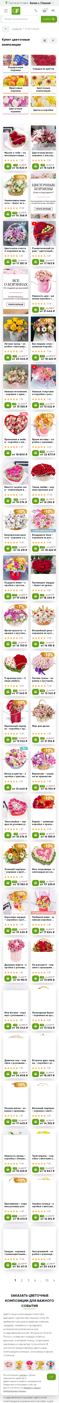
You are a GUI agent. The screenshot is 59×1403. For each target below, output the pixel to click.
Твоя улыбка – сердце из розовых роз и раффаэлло (15, 823)
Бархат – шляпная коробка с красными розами (43, 823)
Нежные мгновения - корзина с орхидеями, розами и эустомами (15, 393)
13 (48, 686)
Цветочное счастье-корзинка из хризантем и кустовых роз (15, 250)
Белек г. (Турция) (40, 3)
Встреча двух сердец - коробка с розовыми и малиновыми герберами (43, 1062)
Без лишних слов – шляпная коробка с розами (43, 346)
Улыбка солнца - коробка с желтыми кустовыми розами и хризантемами (43, 1205)
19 (20, 543)
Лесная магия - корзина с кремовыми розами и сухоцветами (15, 1110)
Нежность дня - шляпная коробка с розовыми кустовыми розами (43, 298)
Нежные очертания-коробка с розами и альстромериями (43, 393)
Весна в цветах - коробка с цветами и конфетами (15, 775)
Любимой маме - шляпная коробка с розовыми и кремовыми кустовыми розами (43, 919)
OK (51, 1377)
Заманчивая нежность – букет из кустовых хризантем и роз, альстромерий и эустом (15, 202)
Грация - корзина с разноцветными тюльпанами (14, 1253)
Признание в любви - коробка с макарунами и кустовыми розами (15, 441)
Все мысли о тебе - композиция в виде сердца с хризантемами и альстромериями (15, 1301)
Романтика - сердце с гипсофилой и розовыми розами (15, 1349)
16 (48, 447)
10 (20, 1259)
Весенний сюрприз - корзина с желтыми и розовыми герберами (43, 1110)
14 (20, 1211)
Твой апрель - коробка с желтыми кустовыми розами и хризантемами (43, 1158)
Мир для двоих (41, 726)
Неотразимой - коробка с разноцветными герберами (42, 1253)
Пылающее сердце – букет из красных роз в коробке (43, 584)
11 (20, 160)
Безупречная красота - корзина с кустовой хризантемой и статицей (15, 537)
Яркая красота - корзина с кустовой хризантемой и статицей (15, 632)
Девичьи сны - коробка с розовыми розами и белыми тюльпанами (15, 1062)
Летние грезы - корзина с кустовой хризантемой (43, 680)
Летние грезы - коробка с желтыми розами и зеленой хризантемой (15, 346)
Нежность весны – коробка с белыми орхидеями (15, 1158)
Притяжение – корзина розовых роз (15, 1205)
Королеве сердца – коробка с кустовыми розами (15, 919)
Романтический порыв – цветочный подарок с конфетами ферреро (43, 250)
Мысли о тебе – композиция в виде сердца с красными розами (15, 154)
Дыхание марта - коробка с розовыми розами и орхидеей (15, 967)
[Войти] (53, 11)
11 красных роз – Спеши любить (15, 679)
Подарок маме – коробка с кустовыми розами (15, 584)
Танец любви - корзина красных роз (43, 488)
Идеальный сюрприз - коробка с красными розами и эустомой (15, 728)
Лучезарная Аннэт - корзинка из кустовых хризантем (43, 1014)
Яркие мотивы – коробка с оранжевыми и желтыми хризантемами (43, 441)
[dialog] (36, 11)
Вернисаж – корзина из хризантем (42, 775)
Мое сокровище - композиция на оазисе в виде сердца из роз (43, 871)
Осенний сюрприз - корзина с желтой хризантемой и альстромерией (15, 871)
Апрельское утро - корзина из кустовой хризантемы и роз (15, 1397)
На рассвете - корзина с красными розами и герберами (43, 967)
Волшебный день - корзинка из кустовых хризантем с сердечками (43, 632)
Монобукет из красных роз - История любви (43, 1397)
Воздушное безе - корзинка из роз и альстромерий (42, 537)
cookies (22, 1375)
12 (48, 351)
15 (48, 304)
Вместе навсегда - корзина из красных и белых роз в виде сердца (43, 1301)
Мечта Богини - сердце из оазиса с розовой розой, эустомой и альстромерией (43, 1349)
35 (20, 208)
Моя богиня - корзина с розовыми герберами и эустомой (15, 1014)
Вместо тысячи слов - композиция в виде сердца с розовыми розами (15, 489)
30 (48, 495)
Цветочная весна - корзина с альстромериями (43, 154)
